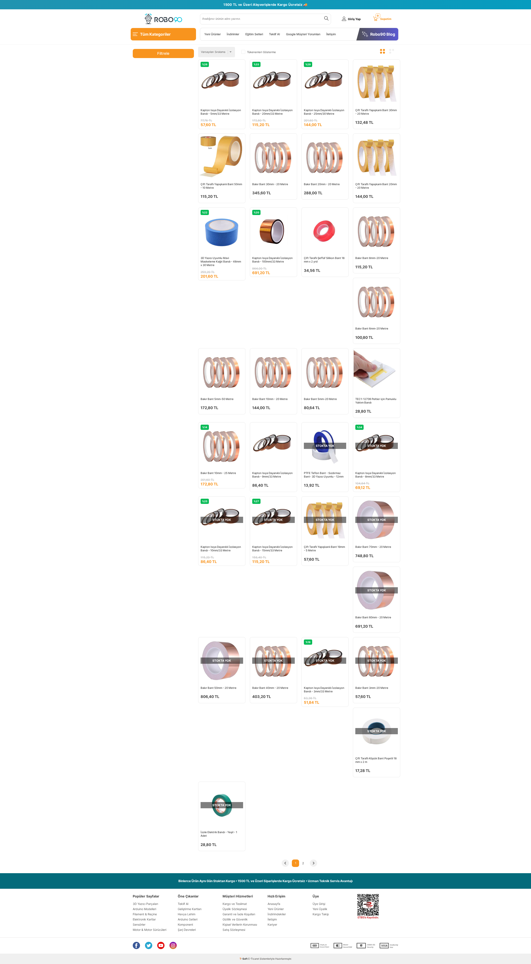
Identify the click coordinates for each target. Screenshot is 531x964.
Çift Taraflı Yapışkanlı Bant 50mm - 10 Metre (221, 185)
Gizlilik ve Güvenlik (235, 919)
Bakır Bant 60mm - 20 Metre (373, 617)
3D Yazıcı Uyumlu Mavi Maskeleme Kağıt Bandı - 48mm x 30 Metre (221, 261)
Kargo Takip (321, 914)
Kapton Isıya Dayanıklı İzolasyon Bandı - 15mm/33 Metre (272, 548)
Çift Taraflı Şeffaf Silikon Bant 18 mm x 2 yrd (324, 259)
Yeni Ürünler (212, 34)
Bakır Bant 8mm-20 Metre (371, 258)
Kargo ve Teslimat (235, 904)
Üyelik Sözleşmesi (235, 909)
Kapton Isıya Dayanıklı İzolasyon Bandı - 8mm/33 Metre (375, 474)
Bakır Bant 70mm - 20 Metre (373, 546)
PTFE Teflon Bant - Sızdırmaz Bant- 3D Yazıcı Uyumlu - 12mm (323, 474)
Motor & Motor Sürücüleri (149, 929)
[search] (325, 19)
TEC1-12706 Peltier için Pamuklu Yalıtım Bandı (375, 400)
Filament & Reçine (145, 914)
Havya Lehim (186, 914)
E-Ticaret (253, 958)
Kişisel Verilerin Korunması (240, 924)
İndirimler (233, 34)
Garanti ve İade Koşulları (239, 914)
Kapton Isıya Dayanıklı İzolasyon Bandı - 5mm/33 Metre (221, 111)
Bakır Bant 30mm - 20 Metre (270, 184)
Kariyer (272, 924)
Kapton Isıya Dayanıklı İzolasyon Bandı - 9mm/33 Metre (272, 474)
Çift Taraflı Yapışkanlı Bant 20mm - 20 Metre (376, 185)
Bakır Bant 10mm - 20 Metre (270, 399)
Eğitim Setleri (254, 34)
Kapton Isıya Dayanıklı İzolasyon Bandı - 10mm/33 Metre (221, 548)
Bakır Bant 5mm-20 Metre (320, 399)
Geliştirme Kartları (189, 909)
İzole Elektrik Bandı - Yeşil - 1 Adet (219, 833)
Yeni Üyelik (320, 909)
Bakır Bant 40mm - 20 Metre (270, 687)
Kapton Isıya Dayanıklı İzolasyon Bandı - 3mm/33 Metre (324, 689)
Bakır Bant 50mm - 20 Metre (218, 687)
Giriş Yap (354, 19)
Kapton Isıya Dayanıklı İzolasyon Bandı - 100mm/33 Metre (272, 259)
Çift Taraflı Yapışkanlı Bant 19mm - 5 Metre (324, 548)
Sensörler (139, 924)
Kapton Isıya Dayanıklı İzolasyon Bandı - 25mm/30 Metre (324, 111)
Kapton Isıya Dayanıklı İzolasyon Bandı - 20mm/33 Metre (272, 111)
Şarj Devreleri (187, 929)
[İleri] (313, 863)
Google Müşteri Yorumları (303, 34)
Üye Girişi (319, 904)
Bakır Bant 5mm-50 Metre (217, 399)
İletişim (331, 34)
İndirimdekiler (277, 914)
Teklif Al (274, 34)
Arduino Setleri (187, 919)
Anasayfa (274, 904)
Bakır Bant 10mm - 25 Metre (218, 473)
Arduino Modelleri (144, 909)
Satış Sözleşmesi (234, 929)
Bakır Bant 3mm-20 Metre (371, 687)
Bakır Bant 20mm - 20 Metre (322, 184)
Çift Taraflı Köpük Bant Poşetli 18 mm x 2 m (376, 760)
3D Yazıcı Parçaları (145, 904)
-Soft (244, 958)
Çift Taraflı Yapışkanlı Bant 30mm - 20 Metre (376, 111)
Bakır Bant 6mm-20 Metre (371, 328)
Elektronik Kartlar (144, 919)
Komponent (185, 924)
